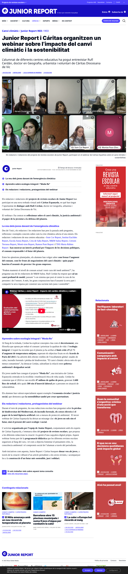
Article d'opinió (111, 474)
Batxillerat (17, 72)
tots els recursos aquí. (18, 473)
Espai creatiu (102, 342)
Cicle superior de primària (33, 72)
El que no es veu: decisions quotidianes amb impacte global (110, 446)
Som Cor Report (53, 237)
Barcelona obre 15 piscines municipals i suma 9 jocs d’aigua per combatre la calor (47, 519)
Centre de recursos (110, 21)
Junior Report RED (31, 30)
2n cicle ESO (7, 72)
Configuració (113, 570)
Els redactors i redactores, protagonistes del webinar (32, 189)
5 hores (114, 430)
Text (107, 340)
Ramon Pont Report (45, 244)
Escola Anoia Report (18, 241)
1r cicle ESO (48, 72)
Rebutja (99, 570)
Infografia (112, 338)
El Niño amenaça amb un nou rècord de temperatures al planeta (16, 520)
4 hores (113, 335)
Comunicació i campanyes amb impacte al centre (107, 355)
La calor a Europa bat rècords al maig (78, 518)
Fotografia (102, 338)
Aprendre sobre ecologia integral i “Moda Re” (28, 184)
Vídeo (113, 340)
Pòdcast (101, 340)
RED (46, 30)
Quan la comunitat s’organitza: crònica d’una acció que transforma (109, 403)
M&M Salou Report (58, 241)
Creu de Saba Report (38, 241)
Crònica (101, 432)
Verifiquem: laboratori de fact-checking (110, 308)
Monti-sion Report (26, 244)
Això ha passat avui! (109, 484)
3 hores (113, 514)
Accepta (87, 570)
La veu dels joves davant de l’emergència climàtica (30, 178)
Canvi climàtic (10, 30)
